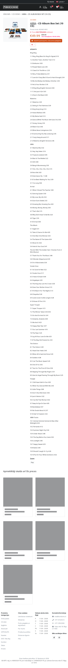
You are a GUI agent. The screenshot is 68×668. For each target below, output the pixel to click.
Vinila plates (5, 619)
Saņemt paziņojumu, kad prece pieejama (47, 41)
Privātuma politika (24, 632)
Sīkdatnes (21, 620)
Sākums (6, 14)
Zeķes (3, 645)
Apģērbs (4, 625)
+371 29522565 (59, 623)
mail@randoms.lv (60, 616)
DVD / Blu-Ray (5, 639)
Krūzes (3, 649)
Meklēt (51, 2)
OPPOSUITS (5, 632)
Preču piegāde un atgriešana (24, 624)
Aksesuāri (4, 629)
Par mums (21, 629)
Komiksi (3, 642)
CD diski (16, 14)
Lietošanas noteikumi (25, 616)
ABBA (33, 23)
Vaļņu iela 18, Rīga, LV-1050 (59, 628)
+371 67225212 (59, 620)
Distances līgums (23, 635)
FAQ (19, 639)
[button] (60, 2)
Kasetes (3, 635)
